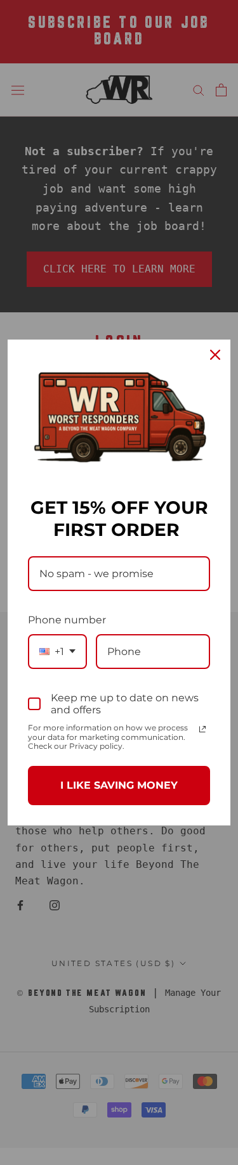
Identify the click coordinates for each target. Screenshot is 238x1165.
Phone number (67, 620)
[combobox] (57, 651)
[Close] (215, 355)
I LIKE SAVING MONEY (119, 785)
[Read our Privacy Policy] (202, 729)
